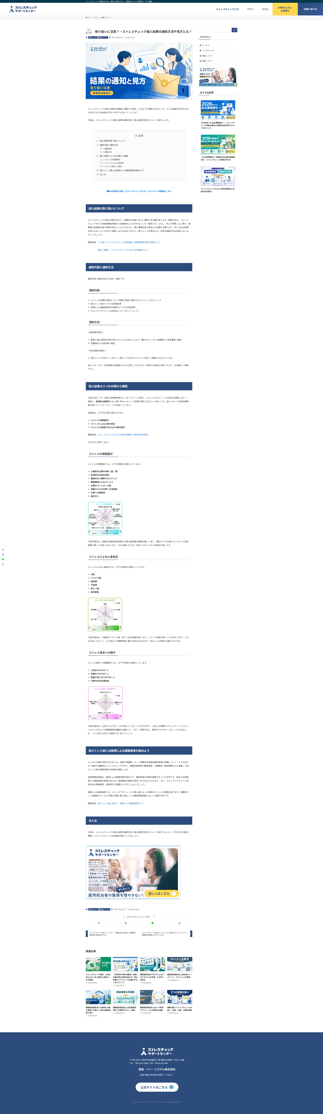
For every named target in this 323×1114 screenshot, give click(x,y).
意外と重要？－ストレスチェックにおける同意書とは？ (123, 249)
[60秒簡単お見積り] (285, 9)
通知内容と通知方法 (109, 144)
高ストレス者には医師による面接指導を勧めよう (122, 170)
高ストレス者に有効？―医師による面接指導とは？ (121, 803)
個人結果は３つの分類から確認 (114, 155)
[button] (99, 923)
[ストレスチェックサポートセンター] (23, 9)
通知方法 (108, 152)
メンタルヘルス (130, 37)
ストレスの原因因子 (112, 159)
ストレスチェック (117, 37)
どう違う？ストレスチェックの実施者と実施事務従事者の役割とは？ (129, 242)
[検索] (234, 30)
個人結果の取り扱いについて (113, 140)
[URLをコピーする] (179, 923)
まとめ (103, 174)
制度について (93, 37)
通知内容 (108, 148)
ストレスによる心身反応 (114, 163)
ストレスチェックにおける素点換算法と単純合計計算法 (123, 434)
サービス (205, 45)
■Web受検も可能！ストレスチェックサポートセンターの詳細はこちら (139, 191)
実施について (103, 37)
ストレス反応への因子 (113, 166)
